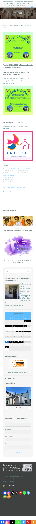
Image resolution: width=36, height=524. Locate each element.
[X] (16, 493)
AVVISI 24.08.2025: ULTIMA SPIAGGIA (8, 176)
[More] (9, 496)
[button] (18, 100)
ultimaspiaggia (15, 187)
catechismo (23, 187)
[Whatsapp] (24, 493)
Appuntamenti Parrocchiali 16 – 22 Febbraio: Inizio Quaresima (18, 261)
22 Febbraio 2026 (18, 228)
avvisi (8, 187)
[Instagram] (9, 493)
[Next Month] (29, 314)
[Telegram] (28, 493)
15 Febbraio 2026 (18, 259)
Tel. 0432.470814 (10, 486)
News (11, 25)
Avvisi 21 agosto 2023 (9, 168)
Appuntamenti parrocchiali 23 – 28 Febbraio (18, 230)
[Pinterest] (20, 493)
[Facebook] (5, 493)
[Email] (5, 496)
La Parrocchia (18, 25)
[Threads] (12, 493)
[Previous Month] (7, 314)
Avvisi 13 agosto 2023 (24, 168)
